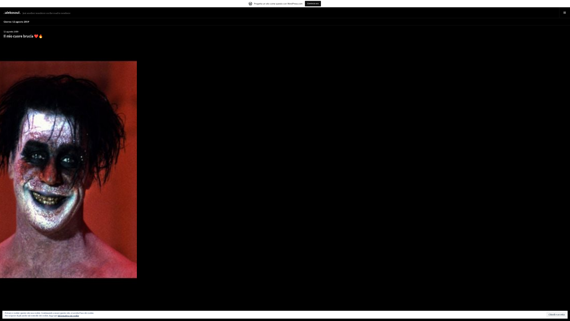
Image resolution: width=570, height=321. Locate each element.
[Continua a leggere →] (68, 169)
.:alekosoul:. (12, 13)
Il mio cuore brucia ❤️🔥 (23, 36)
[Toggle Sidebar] (564, 12)
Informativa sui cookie (68, 316)
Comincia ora (313, 3)
